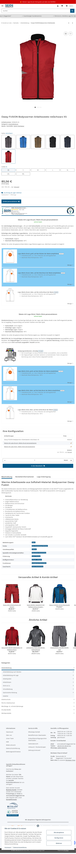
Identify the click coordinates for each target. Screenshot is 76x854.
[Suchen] (72, 11)
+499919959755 (62, 748)
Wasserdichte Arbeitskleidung (39, 552)
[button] (58, 6)
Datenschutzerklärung (20, 847)
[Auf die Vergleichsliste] (66, 34)
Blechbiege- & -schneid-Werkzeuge (12, 706)
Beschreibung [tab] (6, 477)
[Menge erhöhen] (71, 460)
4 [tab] (40, 107)
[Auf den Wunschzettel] (71, 34)
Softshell (34, 549)
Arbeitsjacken (7, 679)
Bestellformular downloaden (37, 735)
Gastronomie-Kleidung (10, 692)
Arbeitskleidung (13, 124)
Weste (33, 542)
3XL (24, 174)
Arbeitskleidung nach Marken (12, 672)
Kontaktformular (11, 799)
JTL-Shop (66, 850)
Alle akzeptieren (59, 832)
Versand (16, 187)
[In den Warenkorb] (2, 29)
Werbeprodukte (6, 713)
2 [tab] (37, 107)
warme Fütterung (36, 556)
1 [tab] (35, 107)
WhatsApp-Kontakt (34, 732)
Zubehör (5, 696)
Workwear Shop (70, 760)
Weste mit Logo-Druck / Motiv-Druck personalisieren (20, 443)
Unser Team (10, 738)
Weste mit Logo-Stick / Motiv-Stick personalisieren (19, 447)
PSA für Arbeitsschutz (8, 703)
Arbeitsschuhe (5, 699)
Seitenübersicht (33, 744)
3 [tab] (38, 107)
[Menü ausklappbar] (2, 5)
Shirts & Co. (6, 686)
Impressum (8, 847)
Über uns (9, 735)
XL (68, 170)
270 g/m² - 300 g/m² (36, 559)
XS (9, 170)
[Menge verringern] (5, 460)
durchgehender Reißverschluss (39, 563)
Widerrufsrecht (11, 745)
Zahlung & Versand (34, 750)
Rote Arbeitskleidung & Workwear (39, 545)
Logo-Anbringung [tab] (44, 477)
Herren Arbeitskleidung (37, 566)
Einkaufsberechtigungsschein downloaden (37, 739)
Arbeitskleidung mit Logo (10, 675)
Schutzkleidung (7, 689)
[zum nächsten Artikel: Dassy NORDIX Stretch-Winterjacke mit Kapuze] (72, 23)
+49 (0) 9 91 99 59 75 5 (64, 746)
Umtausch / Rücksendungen (37, 747)
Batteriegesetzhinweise (13, 752)
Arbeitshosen (7, 682)
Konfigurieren (59, 838)
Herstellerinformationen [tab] (24, 477)
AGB (7, 742)
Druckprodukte (6, 710)
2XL (9, 174)
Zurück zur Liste (7, 23)
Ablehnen (59, 843)
